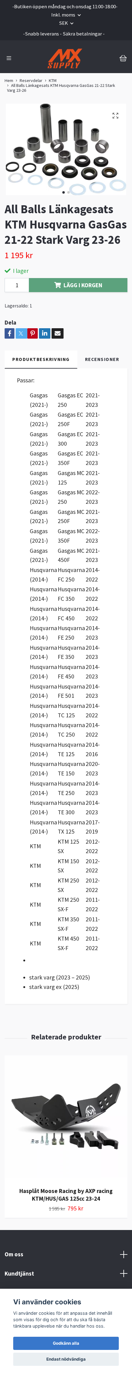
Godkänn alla (66, 1343)
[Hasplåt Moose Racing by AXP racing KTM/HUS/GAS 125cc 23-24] (66, 1118)
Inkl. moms (63, 14)
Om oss (14, 1254)
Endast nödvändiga (66, 1359)
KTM (52, 80)
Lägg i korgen (83, 285)
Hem (9, 80)
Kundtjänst (19, 1273)
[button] (63, 192)
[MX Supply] (65, 58)
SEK (64, 23)
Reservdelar (31, 80)
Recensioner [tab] (102, 359)
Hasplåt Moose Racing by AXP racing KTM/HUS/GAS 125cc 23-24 (66, 1194)
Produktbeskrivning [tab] (41, 359)
